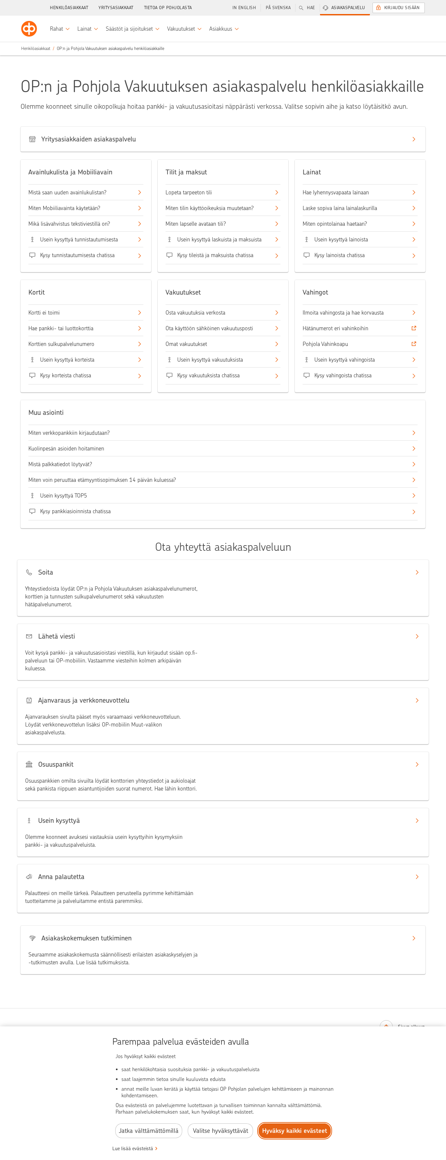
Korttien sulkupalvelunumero (61, 344)
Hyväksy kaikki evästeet (294, 1131)
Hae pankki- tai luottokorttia (60, 328)
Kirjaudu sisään (402, 7)
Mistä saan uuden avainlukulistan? (67, 192)
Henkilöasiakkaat (69, 7)
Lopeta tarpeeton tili (189, 192)
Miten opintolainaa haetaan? (335, 224)
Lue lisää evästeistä (132, 1149)
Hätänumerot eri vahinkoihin (335, 328)
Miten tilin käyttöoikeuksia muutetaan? (210, 208)
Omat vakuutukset (186, 344)
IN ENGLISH (244, 7)
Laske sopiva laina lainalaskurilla (340, 208)
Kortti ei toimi (44, 312)
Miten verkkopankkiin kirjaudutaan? (69, 433)
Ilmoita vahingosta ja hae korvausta (343, 312)
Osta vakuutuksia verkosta (195, 312)
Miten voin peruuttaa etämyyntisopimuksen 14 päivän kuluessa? (102, 480)
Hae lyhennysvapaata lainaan (336, 192)
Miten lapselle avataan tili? (196, 224)
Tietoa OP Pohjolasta (168, 7)
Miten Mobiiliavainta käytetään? (64, 208)
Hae (311, 7)
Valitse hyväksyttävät (220, 1131)
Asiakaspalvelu (348, 7)
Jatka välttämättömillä (149, 1131)
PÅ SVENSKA (278, 7)
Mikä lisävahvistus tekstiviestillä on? (69, 224)
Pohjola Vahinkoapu (325, 344)
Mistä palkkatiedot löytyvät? (60, 464)
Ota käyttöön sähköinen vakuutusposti (209, 328)
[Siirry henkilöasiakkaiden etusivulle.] (29, 29)
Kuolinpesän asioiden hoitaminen (66, 448)
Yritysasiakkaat (116, 7)
